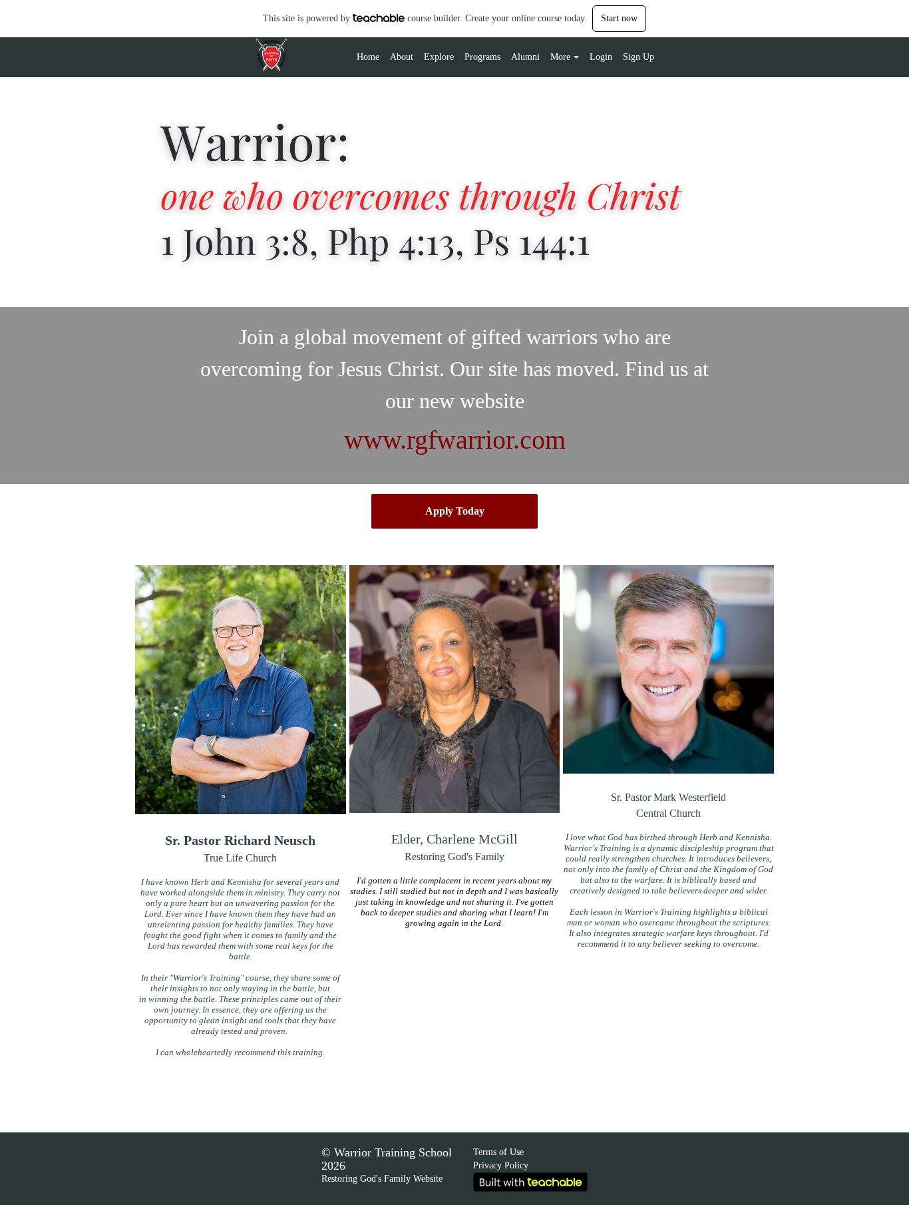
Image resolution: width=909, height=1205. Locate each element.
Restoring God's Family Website (382, 1179)
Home (368, 57)
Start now (619, 18)
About (401, 57)
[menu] (500, 57)
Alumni (525, 57)
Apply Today (454, 511)
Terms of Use (498, 1152)
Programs (482, 57)
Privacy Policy (500, 1165)
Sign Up (638, 57)
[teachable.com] (379, 18)
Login (601, 57)
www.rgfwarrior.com (455, 440)
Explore (439, 57)
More (560, 57)
